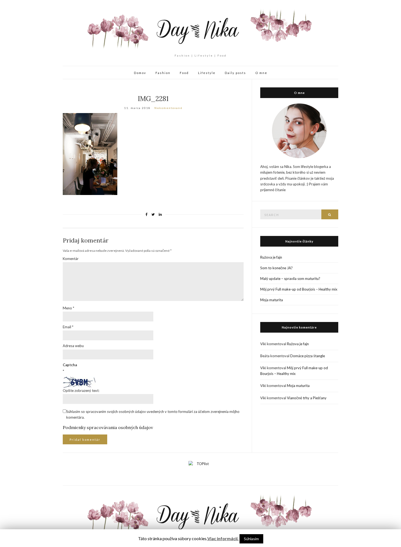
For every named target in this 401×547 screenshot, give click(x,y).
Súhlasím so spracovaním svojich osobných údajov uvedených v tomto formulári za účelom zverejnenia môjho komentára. (153, 414)
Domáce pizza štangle (307, 356)
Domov (140, 73)
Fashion (162, 73)
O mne (261, 73)
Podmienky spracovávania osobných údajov (108, 427)
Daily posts (235, 73)
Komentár (71, 258)
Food (184, 73)
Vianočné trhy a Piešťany (307, 398)
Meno (68, 308)
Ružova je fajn (271, 257)
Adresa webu (73, 346)
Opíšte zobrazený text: (81, 390)
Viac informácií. (223, 538)
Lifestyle (207, 73)
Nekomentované (168, 108)
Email (68, 327)
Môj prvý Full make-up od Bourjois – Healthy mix (298, 289)
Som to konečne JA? (276, 268)
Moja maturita (271, 300)
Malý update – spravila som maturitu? (290, 278)
